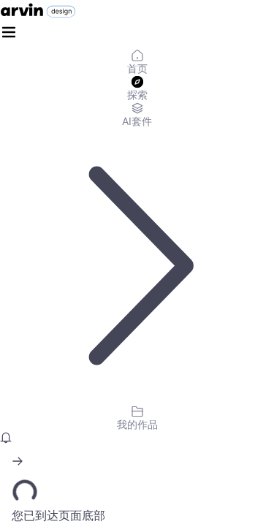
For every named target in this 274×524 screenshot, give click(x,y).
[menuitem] (137, 63)
